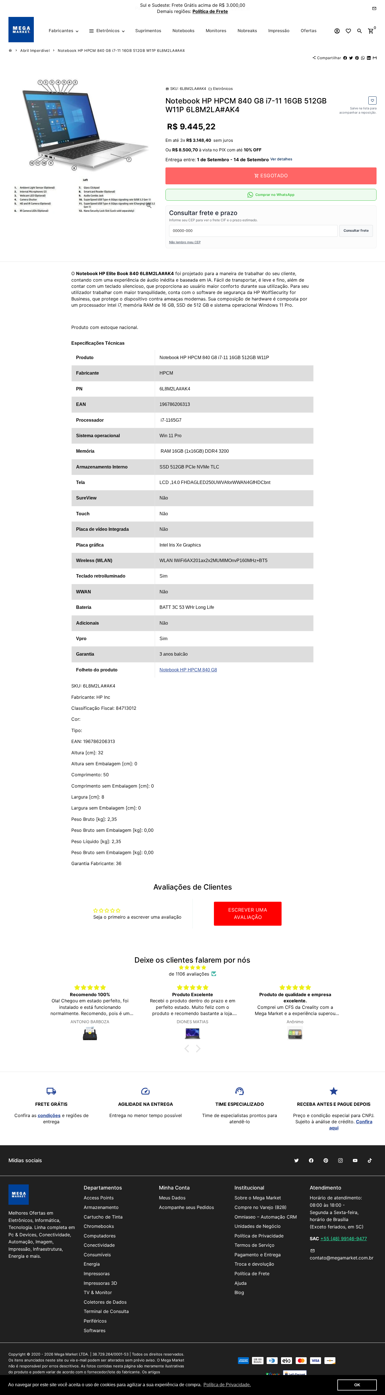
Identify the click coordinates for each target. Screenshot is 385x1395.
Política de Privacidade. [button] (227, 1384)
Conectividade (99, 1245)
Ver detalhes (281, 159)
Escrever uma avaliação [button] (247, 913)
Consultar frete (356, 230)
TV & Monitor (98, 1292)
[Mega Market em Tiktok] (370, 1160)
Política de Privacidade (259, 1236)
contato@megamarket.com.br (341, 1254)
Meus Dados (172, 1198)
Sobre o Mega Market (257, 1198)
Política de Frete (251, 1273)
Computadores (100, 1236)
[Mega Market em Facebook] (311, 1160)
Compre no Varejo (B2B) (260, 1207)
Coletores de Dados (105, 1302)
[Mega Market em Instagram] (340, 1160)
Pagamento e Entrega (257, 1254)
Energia (92, 1264)
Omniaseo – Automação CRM (265, 1217)
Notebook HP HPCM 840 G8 (188, 669)
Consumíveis (97, 1254)
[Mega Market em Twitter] (296, 1160)
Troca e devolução (254, 1264)
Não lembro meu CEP (185, 242)
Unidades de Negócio (257, 1226)
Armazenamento (101, 1207)
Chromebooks (99, 1226)
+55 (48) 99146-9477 (343, 1238)
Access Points (99, 1198)
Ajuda (240, 1283)
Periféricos (95, 1321)
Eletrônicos (220, 88)
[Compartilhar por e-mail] (375, 58)
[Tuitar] (351, 58)
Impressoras (97, 1273)
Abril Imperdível (35, 50)
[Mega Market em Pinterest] (326, 1160)
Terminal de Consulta (106, 1311)
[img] (193, 967)
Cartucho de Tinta (103, 1217)
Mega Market (66, 1354)
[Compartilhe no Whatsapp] (363, 58)
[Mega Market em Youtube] (355, 1160)
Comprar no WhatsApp (275, 195)
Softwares (94, 1330)
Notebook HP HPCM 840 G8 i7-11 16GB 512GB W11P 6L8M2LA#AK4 (121, 50)
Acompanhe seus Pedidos (186, 1207)
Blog (239, 1292)
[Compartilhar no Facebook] (345, 58)
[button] (188, 1049)
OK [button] (357, 1385)
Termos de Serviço (254, 1245)
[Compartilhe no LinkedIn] (369, 58)
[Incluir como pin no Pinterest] (357, 58)
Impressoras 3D (100, 1283)
